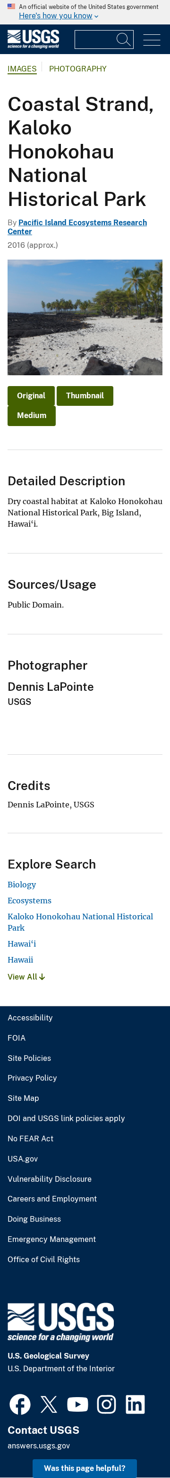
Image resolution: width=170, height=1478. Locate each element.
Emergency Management (52, 1239)
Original (31, 395)
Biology (22, 884)
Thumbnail (85, 395)
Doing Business (34, 1219)
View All (23, 976)
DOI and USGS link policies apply (66, 1118)
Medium (31, 415)
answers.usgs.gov (39, 1445)
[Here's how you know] (85, 12)
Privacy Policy (32, 1078)
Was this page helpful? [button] (85, 1468)
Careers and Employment (52, 1199)
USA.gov (23, 1159)
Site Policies (29, 1058)
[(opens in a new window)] (20, 1403)
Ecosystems (29, 900)
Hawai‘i (22, 943)
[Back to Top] (135, 1444)
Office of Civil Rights (44, 1260)
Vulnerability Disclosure (50, 1179)
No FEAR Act (30, 1139)
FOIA (17, 1038)
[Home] (33, 46)
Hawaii (20, 959)
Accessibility (30, 1018)
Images (22, 68)
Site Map (23, 1098)
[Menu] (151, 40)
